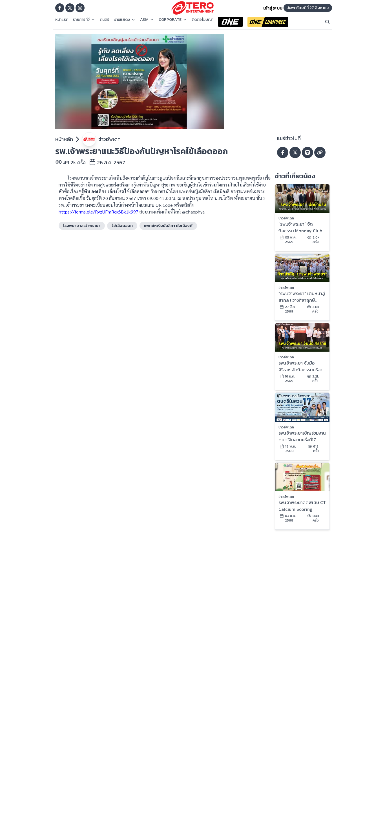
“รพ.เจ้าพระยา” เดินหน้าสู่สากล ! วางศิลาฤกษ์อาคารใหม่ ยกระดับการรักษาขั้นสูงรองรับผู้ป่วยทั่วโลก (301, 297)
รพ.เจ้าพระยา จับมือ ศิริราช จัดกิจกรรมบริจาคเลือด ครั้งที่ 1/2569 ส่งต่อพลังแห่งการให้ (301, 366)
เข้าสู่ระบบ (272, 8)
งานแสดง (122, 20)
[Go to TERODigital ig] (80, 7)
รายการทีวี (81, 20)
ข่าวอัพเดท (109, 139)
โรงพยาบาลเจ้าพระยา (81, 226)
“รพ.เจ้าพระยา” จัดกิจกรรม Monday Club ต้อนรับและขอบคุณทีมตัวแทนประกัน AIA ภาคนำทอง (300, 227)
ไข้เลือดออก (122, 226)
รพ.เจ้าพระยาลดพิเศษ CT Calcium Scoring (302, 506)
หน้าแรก (61, 20)
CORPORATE (170, 20)
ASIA (144, 20)
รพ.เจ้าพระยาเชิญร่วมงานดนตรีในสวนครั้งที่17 (302, 436)
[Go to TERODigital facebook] (59, 7)
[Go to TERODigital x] (69, 7)
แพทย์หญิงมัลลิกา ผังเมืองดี (168, 226)
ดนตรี (104, 20)
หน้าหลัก (64, 139)
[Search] (327, 22)
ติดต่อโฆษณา (202, 20)
